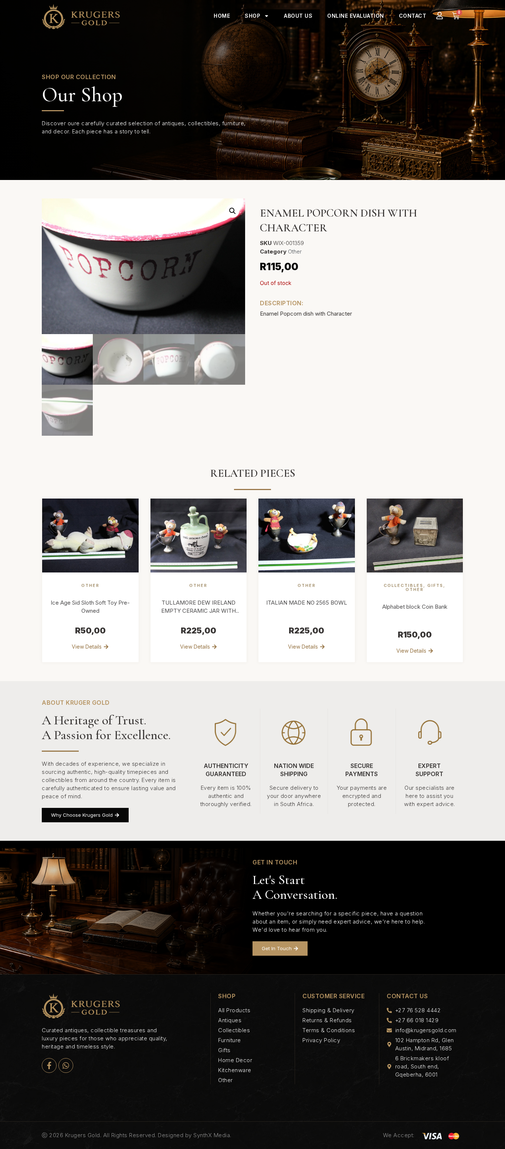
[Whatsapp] (65, 1065)
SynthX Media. (212, 1135)
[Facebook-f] (49, 1065)
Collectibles (403, 585)
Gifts (435, 585)
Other (295, 251)
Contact (413, 16)
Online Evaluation (355, 16)
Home (222, 16)
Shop (252, 16)
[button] (232, 211)
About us (298, 16)
